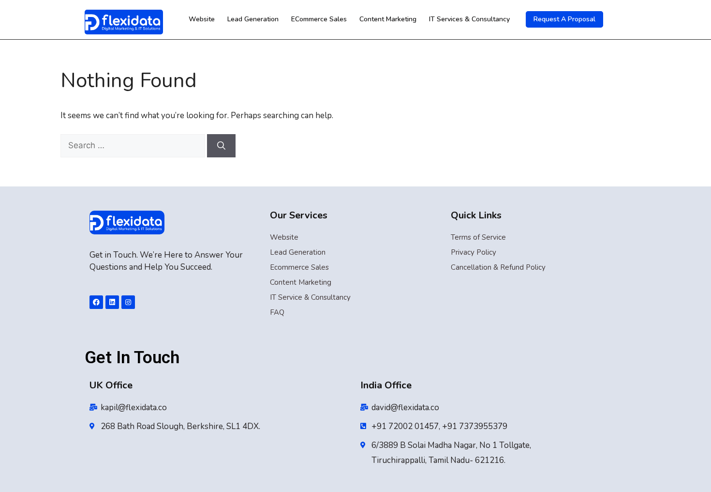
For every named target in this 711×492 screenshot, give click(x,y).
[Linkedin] (112, 302)
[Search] (221, 145)
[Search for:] (133, 145)
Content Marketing (387, 19)
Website (202, 19)
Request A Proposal (564, 19)
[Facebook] (96, 302)
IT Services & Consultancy (469, 19)
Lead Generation (253, 19)
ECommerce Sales (319, 19)
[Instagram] (128, 302)
